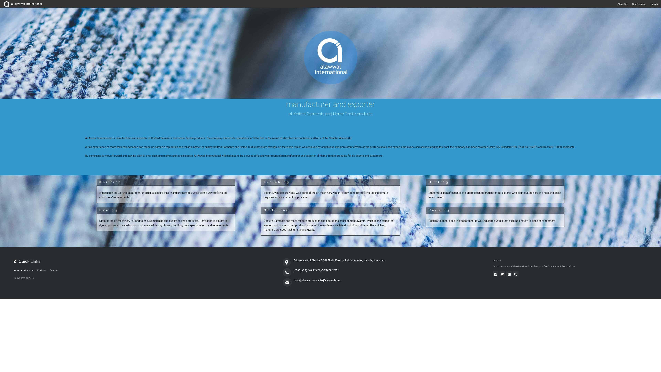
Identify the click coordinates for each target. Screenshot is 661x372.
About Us (622, 4)
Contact (654, 4)
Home (17, 270)
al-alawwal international (26, 4)
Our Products (639, 4)
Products (41, 270)
